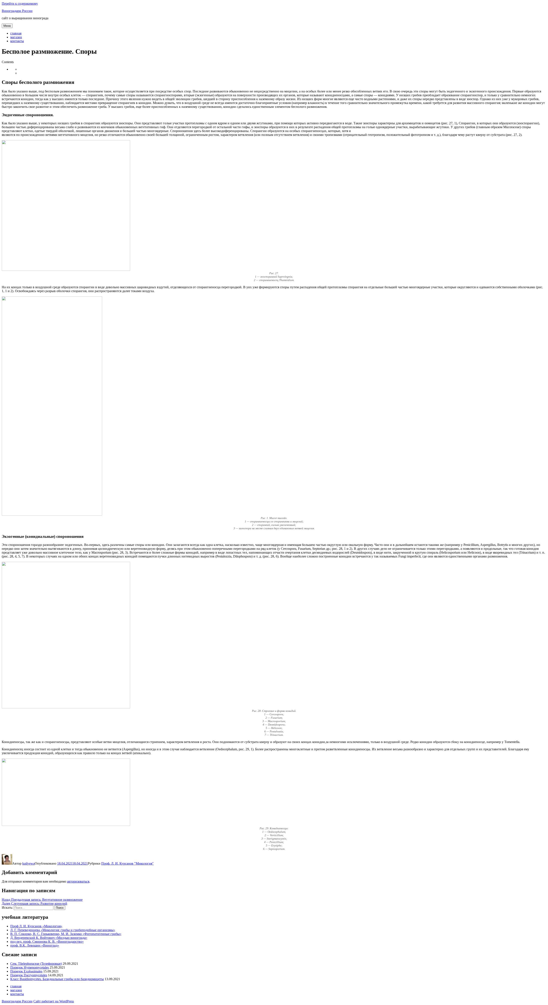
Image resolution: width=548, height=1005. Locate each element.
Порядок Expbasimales (26, 971)
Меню (7, 25)
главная (15, 33)
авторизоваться (78, 881)
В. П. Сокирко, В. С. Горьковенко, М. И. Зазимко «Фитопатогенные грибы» (65, 934)
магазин (16, 37)
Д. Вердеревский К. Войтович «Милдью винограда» (48, 938)
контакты (17, 41)
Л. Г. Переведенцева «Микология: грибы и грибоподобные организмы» (62, 930)
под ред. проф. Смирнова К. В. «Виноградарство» (47, 941)
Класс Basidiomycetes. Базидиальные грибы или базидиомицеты (57, 979)
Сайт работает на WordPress (53, 1001)
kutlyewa (28, 863)
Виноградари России (17, 11)
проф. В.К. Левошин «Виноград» (34, 945)
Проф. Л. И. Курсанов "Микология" (127, 863)
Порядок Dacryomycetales (28, 975)
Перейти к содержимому (20, 3)
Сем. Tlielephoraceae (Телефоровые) (36, 963)
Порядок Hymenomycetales (29, 967)
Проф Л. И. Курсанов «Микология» (36, 926)
